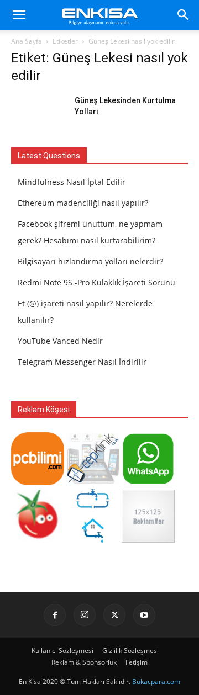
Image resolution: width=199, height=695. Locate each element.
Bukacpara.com (156, 681)
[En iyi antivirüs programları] (37, 482)
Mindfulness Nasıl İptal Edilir (71, 182)
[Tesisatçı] (92, 539)
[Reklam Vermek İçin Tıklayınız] (148, 539)
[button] (18, 15)
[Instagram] (85, 615)
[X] (114, 615)
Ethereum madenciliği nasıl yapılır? (83, 203)
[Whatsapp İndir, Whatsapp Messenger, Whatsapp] (148, 482)
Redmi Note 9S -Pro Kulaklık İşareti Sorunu (96, 282)
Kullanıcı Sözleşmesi (62, 650)
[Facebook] (55, 615)
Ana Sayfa (26, 41)
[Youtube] (144, 615)
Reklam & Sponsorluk (84, 662)
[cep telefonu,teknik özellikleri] (92, 482)
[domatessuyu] (37, 539)
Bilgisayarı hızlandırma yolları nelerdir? (90, 261)
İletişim (136, 662)
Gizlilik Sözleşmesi (130, 650)
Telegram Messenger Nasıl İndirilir (82, 362)
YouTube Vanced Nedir (60, 341)
